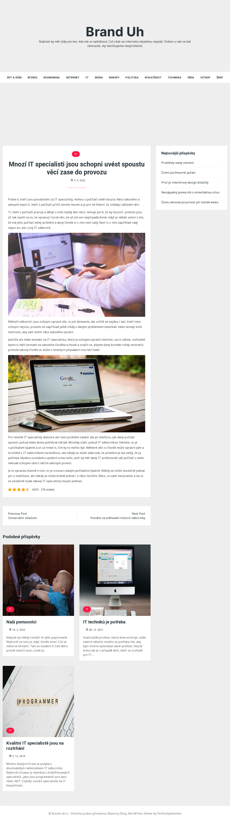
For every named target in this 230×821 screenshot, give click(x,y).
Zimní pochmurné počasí (178, 173)
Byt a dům (14, 77)
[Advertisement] (115, 110)
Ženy (220, 77)
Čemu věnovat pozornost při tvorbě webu (189, 202)
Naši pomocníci (21, 622)
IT (87, 77)
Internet (72, 77)
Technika (174, 77)
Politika (131, 77)
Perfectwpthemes (169, 813)
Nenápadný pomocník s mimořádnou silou (190, 192)
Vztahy (205, 77)
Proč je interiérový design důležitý (184, 182)
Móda (99, 77)
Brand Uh (115, 31)
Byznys (32, 77)
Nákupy (114, 77)
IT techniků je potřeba (104, 622)
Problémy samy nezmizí (177, 163)
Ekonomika (51, 77)
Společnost (153, 77)
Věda (190, 77)
